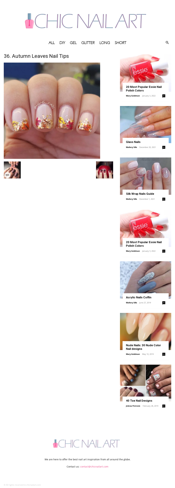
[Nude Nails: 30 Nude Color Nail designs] (145, 331)
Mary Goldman (133, 95)
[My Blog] (87, 19)
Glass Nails (133, 142)
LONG (104, 43)
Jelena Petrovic (133, 406)
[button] (167, 43)
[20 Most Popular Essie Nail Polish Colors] (145, 73)
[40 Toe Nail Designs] (145, 383)
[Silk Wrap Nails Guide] (145, 176)
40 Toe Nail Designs (139, 400)
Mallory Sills (131, 147)
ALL (52, 43)
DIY (62, 43)
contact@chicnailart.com (94, 466)
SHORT (120, 43)
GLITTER (88, 43)
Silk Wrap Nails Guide (140, 193)
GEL (73, 43)
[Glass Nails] (145, 124)
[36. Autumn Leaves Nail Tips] (52, 157)
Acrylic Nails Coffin (138, 297)
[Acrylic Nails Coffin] (145, 280)
